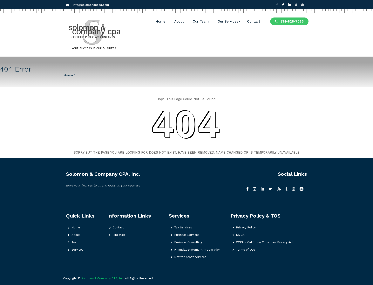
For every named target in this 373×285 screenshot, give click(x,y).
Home (160, 21)
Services (77, 249)
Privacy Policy (246, 227)
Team (75, 242)
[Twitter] (283, 4)
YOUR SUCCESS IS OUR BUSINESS (94, 48)
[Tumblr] (287, 189)
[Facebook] (277, 4)
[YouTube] (295, 189)
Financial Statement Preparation (197, 249)
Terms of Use (245, 249)
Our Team (201, 21)
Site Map (119, 235)
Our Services (228, 21)
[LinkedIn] (264, 189)
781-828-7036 (292, 21)
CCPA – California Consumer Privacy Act (264, 242)
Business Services (186, 235)
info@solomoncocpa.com (91, 5)
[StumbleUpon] (280, 189)
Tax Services (183, 227)
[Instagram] (296, 4)
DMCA (240, 235)
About (179, 21)
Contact (253, 21)
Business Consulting (188, 242)
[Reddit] (303, 189)
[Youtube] (302, 4)
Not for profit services (190, 257)
